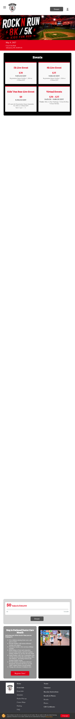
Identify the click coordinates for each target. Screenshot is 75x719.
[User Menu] (67, 9)
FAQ (18, 709)
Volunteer (47, 688)
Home (19, 683)
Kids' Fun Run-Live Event (20, 91)
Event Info (20, 691)
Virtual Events (54, 91)
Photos (46, 703)
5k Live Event (21, 67)
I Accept (65, 716)
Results (46, 699)
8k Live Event (54, 67)
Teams (46, 683)
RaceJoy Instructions (51, 692)
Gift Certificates (49, 707)
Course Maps (21, 702)
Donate (56, 9)
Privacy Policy (49, 716)
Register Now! (20, 673)
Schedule (20, 695)
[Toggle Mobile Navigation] (4, 7)
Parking (19, 706)
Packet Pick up (22, 698)
